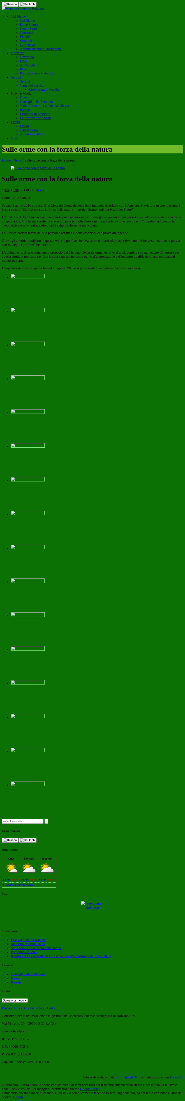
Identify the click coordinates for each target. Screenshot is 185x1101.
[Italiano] (10, 4)
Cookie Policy (34, 1008)
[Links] (92, 912)
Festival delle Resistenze (28, 940)
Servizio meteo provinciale (19, 885)
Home (6, 160)
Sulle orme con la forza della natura (36, 948)
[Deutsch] (27, 4)
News (17, 160)
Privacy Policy (12, 1008)
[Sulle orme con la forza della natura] (38, 168)
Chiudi (18, 1097)
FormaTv (176, 1077)
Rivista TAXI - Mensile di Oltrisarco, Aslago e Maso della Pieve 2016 (61, 956)
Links (51, 1008)
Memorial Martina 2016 (28, 944)
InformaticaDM (127, 1077)
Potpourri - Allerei (24, 952)
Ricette (16, 982)
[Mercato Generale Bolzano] (23, 9)
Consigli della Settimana (28, 974)
